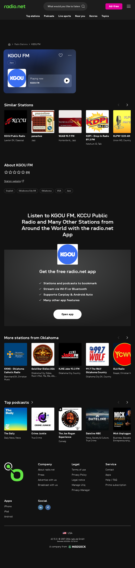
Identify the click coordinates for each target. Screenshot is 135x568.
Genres (93, 16)
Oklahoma (47, 191)
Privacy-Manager (81, 490)
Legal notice (78, 480)
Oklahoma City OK (27, 191)
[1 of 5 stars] (6, 172)
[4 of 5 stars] (19, 172)
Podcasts (49, 16)
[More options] (70, 55)
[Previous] (118, 103)
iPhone (8, 506)
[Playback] (67, 80)
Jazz (11, 63)
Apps (108, 475)
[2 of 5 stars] (10, 172)
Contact (109, 470)
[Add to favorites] (60, 55)
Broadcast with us (48, 485)
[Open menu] (129, 6)
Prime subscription (115, 485)
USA (59, 191)
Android (8, 516)
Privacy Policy (79, 475)
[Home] (9, 44)
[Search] (83, 6)
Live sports (64, 16)
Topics (105, 16)
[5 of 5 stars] (23, 172)
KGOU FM (34, 83)
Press (41, 475)
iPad (6, 511)
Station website (12, 181)
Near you (80, 16)
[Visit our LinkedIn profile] (40, 507)
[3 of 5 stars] (14, 172)
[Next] (127, 103)
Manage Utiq (78, 485)
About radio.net (46, 470)
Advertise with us (47, 480)
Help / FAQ (111, 480)
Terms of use (79, 470)
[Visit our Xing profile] (48, 507)
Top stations (33, 16)
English (9, 191)
